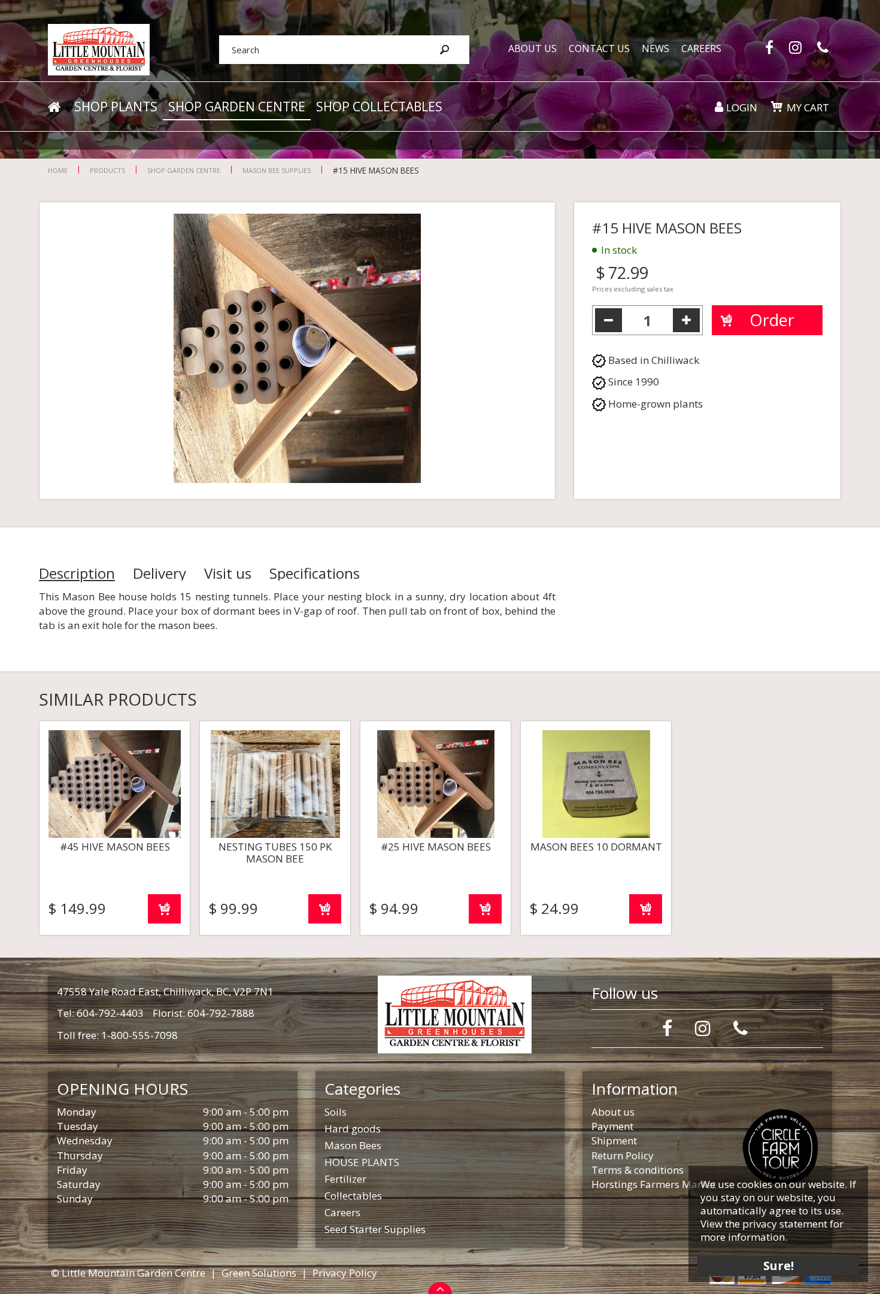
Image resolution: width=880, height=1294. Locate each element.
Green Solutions (258, 1273)
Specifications (314, 573)
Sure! (778, 1265)
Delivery (159, 573)
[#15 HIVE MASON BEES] (297, 351)
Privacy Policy (344, 1273)
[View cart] (776, 106)
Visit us (227, 573)
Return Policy (622, 1155)
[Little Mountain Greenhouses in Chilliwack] (99, 49)
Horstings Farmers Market (653, 1184)
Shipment (614, 1140)
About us (613, 1112)
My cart (808, 107)
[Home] (54, 107)
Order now (164, 909)
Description (77, 573)
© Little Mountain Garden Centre (128, 1273)
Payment (612, 1126)
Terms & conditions (637, 1170)
